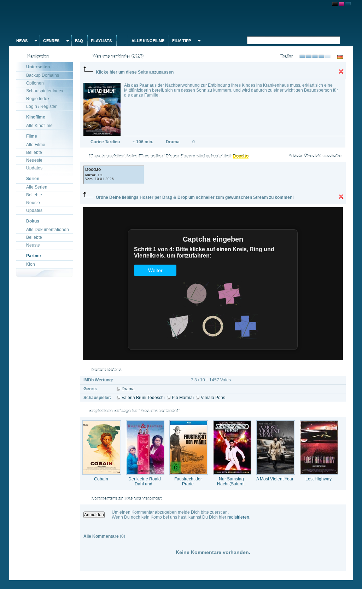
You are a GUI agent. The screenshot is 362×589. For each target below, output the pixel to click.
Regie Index (37, 98)
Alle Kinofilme (148, 41)
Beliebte (34, 152)
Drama (128, 388)
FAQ (79, 41)
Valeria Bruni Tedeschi (143, 397)
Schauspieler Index (44, 90)
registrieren (238, 517)
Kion (30, 264)
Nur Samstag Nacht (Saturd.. (231, 481)
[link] (181, 17)
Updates (34, 168)
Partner (33, 255)
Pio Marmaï (183, 397)
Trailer (286, 56)
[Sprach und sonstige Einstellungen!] (122, 40)
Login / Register (41, 106)
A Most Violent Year (274, 479)
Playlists (101, 41)
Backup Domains (42, 75)
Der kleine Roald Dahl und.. (144, 481)
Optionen (35, 83)
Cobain (101, 479)
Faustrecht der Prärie (188, 481)
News (22, 41)
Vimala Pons (213, 397)
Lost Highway (318, 479)
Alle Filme (35, 144)
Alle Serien (36, 187)
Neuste (33, 202)
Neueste (34, 160)
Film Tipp (181, 41)
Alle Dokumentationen (47, 229)
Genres (51, 41)
